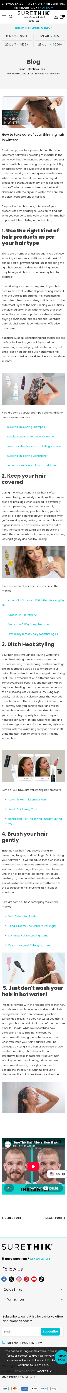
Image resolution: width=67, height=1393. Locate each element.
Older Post (12, 1218)
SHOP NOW (45, 7)
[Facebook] (4, 1279)
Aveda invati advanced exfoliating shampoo (35, 446)
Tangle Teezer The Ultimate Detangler (32, 926)
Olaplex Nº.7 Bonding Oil (23, 614)
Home (22, 68)
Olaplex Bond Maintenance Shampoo (30, 436)
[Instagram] (19, 1279)
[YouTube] (34, 1279)
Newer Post (54, 1218)
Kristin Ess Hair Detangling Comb (28, 935)
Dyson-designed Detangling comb (29, 945)
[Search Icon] (11, 15)
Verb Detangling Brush (22, 916)
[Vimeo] (41, 1279)
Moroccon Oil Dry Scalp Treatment (29, 624)
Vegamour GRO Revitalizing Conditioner (32, 465)
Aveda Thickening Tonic (23, 809)
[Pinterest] (26, 1279)
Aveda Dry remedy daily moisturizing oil (33, 634)
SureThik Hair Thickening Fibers (27, 799)
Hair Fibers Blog (36, 68)
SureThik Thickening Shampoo (26, 427)
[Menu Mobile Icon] (4, 15)
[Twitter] (11, 1279)
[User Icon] (56, 15)
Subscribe (50, 1331)
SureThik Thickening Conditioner (27, 456)
